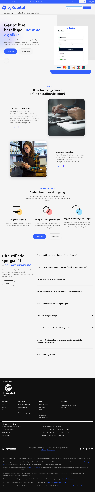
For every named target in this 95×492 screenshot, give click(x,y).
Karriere (21, 1)
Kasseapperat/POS (8, 429)
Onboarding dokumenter (43, 416)
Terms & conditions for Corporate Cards (55, 432)
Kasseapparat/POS (33, 13)
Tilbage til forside (9, 382)
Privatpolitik (6, 432)
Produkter (21, 401)
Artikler (27, 1)
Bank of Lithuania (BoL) (35, 467)
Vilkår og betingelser (48, 450)
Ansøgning (10, 51)
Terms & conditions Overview (52, 426)
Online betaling (23, 410)
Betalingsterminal (24, 404)
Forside (9, 1)
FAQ (40, 410)
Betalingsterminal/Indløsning (11, 426)
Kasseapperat (22, 407)
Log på (81, 1)
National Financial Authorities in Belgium (56, 482)
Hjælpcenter (39, 1)
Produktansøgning (24, 413)
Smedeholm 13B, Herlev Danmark (69, 406)
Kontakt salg (26, 51)
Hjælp (41, 401)
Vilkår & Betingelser (9, 424)
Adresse (64, 401)
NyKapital (14, 1)
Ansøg (74, 1)
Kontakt (32, 1)
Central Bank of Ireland (68, 479)
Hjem (3, 404)
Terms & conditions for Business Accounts (56, 429)
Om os (4, 407)
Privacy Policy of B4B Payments (53, 435)
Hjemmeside (6, 435)
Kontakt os (8, 283)
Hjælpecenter (43, 404)
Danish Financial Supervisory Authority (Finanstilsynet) (71, 485)
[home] (14, 7)
